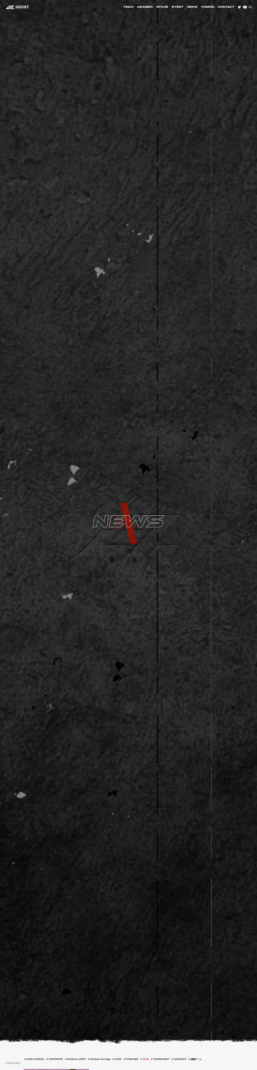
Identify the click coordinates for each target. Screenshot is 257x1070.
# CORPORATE (54, 1063)
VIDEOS (207, 7)
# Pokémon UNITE (75, 1063)
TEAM (128, 7)
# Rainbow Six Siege (99, 1063)
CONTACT (226, 7)
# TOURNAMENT (160, 1063)
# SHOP (117, 1063)
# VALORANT (179, 1063)
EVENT (178, 7)
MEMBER (145, 7)
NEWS (192, 7)
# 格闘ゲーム (194, 1063)
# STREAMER (131, 1063)
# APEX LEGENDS (34, 1063)
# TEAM (144, 1063)
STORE (162, 7)
